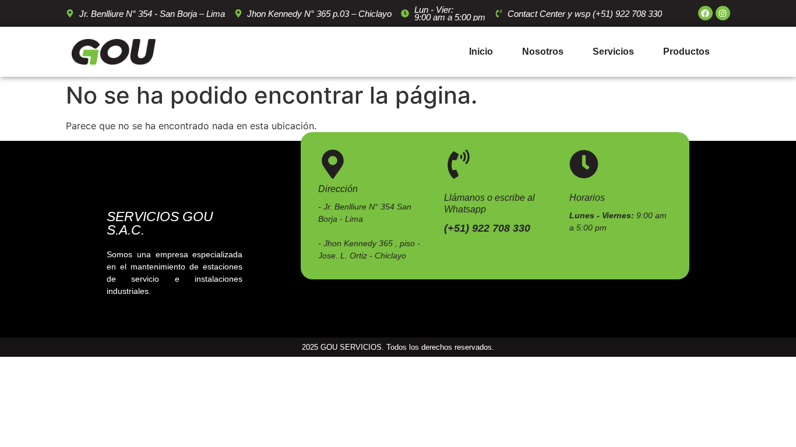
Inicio (481, 51)
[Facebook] (705, 13)
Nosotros (542, 51)
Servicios (613, 51)
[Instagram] (723, 13)
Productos (686, 51)
